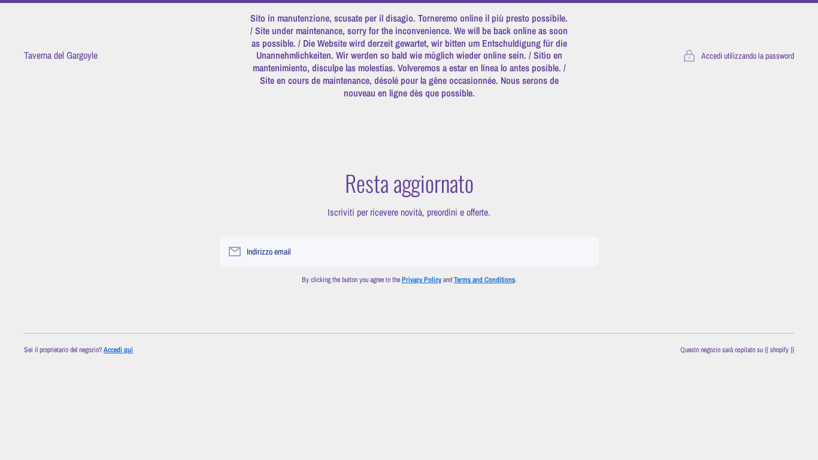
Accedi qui (118, 350)
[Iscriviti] (584, 252)
